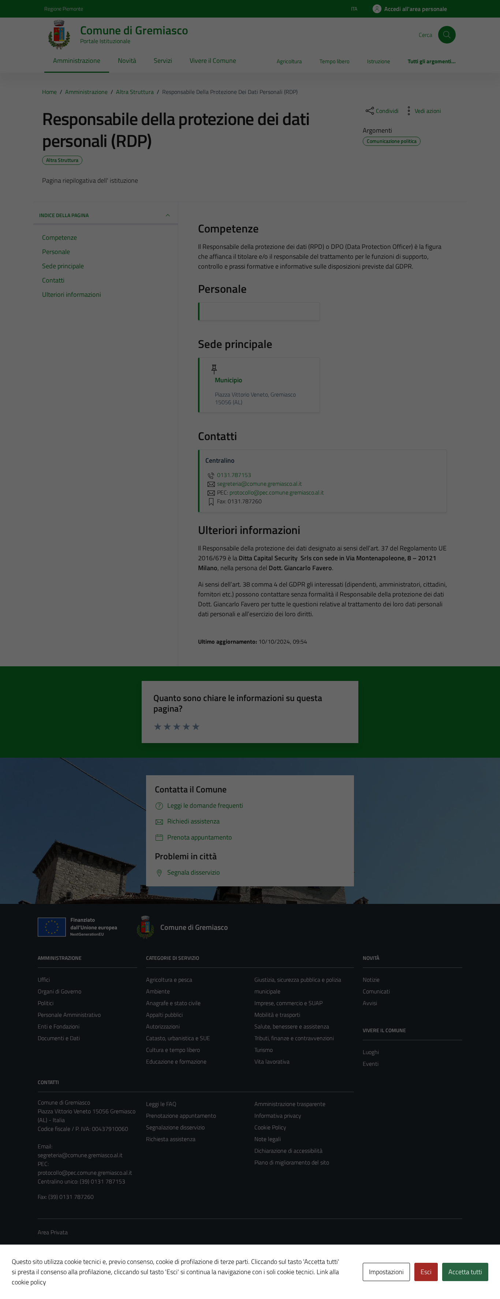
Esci (426, 1272)
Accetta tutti (465, 1272)
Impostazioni (386, 1272)
